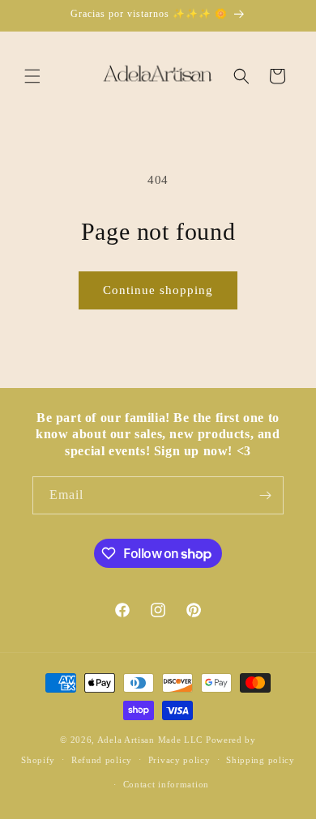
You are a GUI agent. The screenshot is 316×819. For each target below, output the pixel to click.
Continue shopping (158, 290)
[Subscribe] (265, 495)
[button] (32, 76)
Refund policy (101, 760)
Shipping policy (260, 760)
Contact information (166, 784)
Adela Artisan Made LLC (150, 739)
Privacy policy (179, 760)
